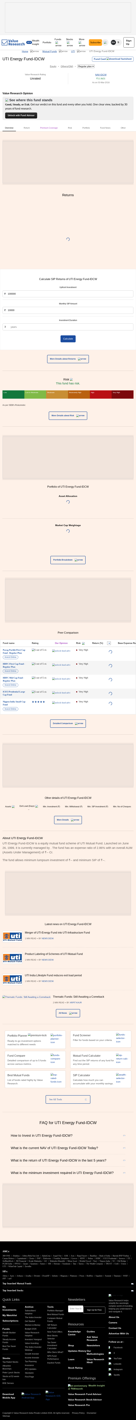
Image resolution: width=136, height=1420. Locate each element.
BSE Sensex (8, 1383)
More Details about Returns (63, 359)
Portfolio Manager (55, 1310)
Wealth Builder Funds (9, 1334)
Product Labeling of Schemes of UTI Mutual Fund (54, 954)
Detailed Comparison (63, 723)
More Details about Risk (63, 415)
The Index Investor (33, 1317)
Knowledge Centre (74, 1333)
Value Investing (32, 1343)
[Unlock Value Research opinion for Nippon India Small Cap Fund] (61, 702)
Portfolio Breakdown (63, 560)
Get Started (30, 1321)
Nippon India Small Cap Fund (14, 703)
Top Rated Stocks (10, 1362)
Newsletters (93, 1345)
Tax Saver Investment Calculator (52, 1345)
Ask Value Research (92, 1338)
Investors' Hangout (33, 1339)
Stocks (69, 39)
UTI (73, 51)
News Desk (48, 938)
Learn (71, 1359)
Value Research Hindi (95, 1361)
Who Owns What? (55, 1352)
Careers (113, 1322)
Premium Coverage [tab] (49, 128)
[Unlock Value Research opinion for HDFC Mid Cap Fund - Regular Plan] (61, 678)
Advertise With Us (119, 1333)
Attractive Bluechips (6, 1367)
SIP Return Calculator (52, 1326)
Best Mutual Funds (55, 1314)
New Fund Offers (54, 1332)
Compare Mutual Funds (54, 1319)
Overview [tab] (9, 128)
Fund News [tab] (105, 128)
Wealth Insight (35, 42)
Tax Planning (31, 1361)
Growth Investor (32, 1354)
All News (63, 1013)
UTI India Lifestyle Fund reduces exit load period (53, 975)
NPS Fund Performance (53, 1357)
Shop (71, 1345)
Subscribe (95, 42)
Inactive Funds (53, 1363)
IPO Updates (30, 1369)
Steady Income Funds (9, 1341)
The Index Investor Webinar (33, 1348)
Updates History (77, 1351)
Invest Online (10, 657)
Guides (91, 1331)
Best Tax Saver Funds (9, 1347)
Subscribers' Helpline (30, 1312)
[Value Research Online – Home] (13, 42)
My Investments (9, 1308)
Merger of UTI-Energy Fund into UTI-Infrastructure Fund (57, 932)
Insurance (29, 1365)
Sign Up (129, 42)
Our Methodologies (95, 1352)
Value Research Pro (79, 1405)
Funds (58, 39)
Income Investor (32, 1358)
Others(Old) (67, 66)
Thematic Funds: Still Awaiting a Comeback (78, 996)
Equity (53, 66)
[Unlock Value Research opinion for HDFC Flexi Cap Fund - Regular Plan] (61, 664)
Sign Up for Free (94, 1310)
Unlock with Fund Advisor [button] (21, 115)
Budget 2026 (30, 1329)
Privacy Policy (78, 1413)
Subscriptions (10, 1320)
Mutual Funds (49, 51)
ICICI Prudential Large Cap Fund (14, 693)
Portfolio (47, 42)
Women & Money (32, 1325)
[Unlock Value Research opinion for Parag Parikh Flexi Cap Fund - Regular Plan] (61, 651)
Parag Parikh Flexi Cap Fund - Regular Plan (14, 651)
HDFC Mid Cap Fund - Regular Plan (13, 679)
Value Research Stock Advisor (85, 1399)
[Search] (105, 42)
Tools (50, 1307)
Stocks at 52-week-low (11, 1378)
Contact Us (115, 1328)
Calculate (68, 338)
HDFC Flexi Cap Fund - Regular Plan (14, 665)
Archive (29, 1307)
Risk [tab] (70, 128)
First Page (29, 1377)
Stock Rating (75, 1367)
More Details (63, 820)
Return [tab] (27, 128)
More (81, 39)
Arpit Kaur (76, 1002)
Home (25, 51)
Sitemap (6, 1416)
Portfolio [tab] (86, 128)
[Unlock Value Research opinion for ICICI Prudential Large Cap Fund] (61, 692)
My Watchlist (9, 1315)
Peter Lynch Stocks (11, 1372)
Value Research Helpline (32, 1334)
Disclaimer (91, 1413)
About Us (114, 1317)
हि (118, 42)
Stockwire (29, 1373)
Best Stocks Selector (52, 1337)
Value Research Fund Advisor (84, 1394)
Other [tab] (123, 128)
